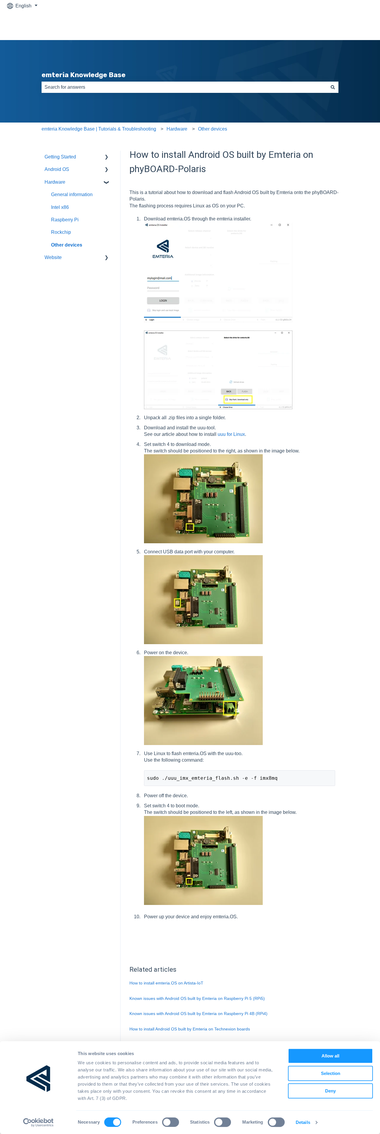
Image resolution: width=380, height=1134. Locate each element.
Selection (330, 1073)
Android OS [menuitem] (57, 169)
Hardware (177, 128)
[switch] (170, 1122)
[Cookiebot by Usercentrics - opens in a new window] (38, 1122)
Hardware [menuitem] (55, 182)
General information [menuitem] (72, 194)
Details (303, 1122)
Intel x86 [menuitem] (60, 207)
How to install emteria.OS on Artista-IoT (166, 983)
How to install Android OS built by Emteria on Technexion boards (189, 1029)
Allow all (330, 1055)
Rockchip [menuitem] (61, 232)
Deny (330, 1090)
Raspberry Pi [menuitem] (65, 219)
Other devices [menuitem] (66, 244)
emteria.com (354, 25)
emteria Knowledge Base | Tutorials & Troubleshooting (99, 128)
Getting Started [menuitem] (60, 156)
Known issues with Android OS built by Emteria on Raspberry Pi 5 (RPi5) (197, 998)
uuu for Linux (231, 434)
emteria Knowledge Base (84, 75)
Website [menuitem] (53, 257)
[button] (106, 157)
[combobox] (184, 87)
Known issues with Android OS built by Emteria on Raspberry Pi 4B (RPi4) (198, 1013)
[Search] (332, 87)
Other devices (212, 128)
